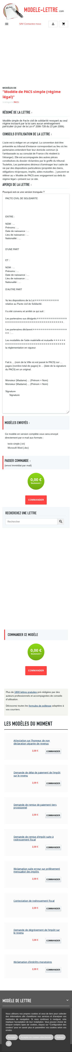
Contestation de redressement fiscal (34, 900)
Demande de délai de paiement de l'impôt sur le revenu (37, 774)
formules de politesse (40, 705)
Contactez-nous (32, 23)
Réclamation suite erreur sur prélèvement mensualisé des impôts (37, 870)
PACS (16, 102)
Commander (36, 500)
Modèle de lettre (17, 1001)
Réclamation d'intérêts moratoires (33, 961)
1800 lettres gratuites (25, 692)
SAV (21, 23)
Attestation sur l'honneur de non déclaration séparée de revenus (32, 742)
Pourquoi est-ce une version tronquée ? (24, 192)
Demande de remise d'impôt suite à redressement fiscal (34, 838)
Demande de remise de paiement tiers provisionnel (35, 806)
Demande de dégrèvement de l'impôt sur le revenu (37, 931)
